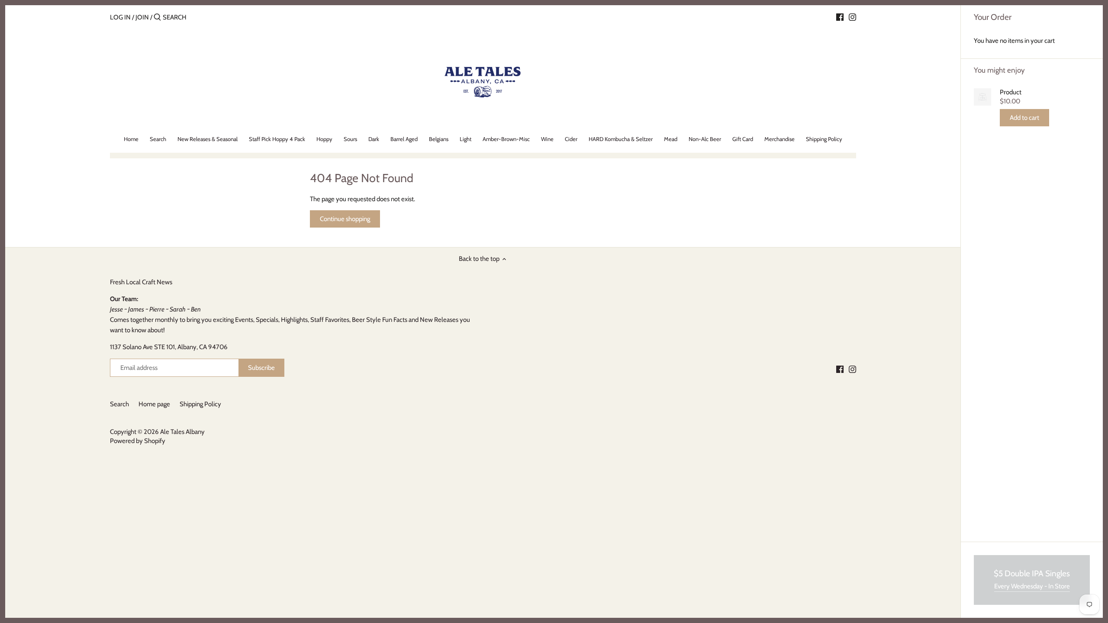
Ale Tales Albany (182, 432)
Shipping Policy (200, 404)
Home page (154, 404)
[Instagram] (852, 17)
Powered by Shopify (137, 441)
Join (142, 17)
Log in (120, 17)
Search (119, 404)
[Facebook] (840, 17)
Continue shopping (345, 219)
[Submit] (157, 17)
